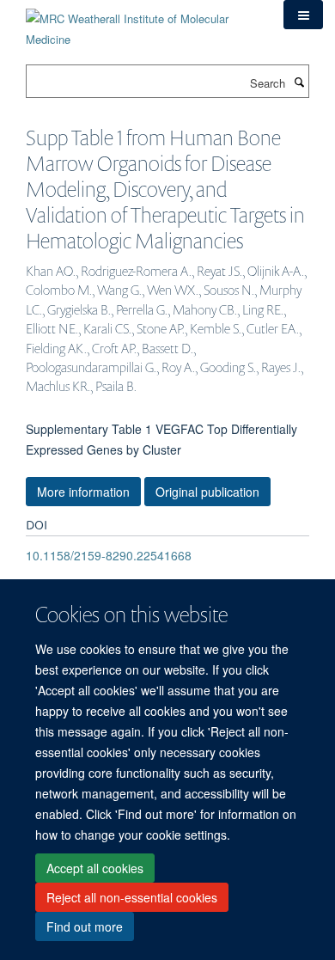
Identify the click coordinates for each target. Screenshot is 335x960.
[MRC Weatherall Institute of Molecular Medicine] (142, 23)
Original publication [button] (207, 491)
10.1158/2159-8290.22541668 (109, 555)
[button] (303, 14)
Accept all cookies (94, 868)
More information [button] (83, 491)
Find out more (84, 926)
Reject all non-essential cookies (131, 897)
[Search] (298, 81)
